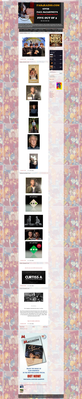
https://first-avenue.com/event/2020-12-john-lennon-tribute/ (33, 267)
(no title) (25, 389)
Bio (60, 31)
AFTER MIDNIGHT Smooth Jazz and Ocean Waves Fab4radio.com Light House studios (35, 385)
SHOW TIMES (26, 29)
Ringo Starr (51, 92)
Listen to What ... (41, 29)
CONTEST (34, 31)
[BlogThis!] (30, 59)
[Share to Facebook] (32, 59)
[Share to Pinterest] (33, 59)
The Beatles (51, 97)
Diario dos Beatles (52, 86)
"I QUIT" (31, 29)
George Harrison (52, 93)
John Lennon (51, 95)
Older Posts (45, 326)
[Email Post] (28, 59)
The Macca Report (52, 84)
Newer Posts (22, 326)
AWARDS (35, 29)
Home (21, 29)
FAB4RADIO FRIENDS (41, 31)
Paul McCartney (52, 96)
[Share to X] (31, 59)
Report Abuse (52, 79)
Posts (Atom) (25, 328)
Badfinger (51, 83)
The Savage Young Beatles (52, 87)
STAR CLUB (56, 31)
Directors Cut (49, 31)
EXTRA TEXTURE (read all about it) (25, 31)
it (52, 31)
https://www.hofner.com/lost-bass (34, 321)
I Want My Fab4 (54, 29)
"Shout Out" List (48, 29)
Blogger (46, 396)
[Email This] (29, 59)
